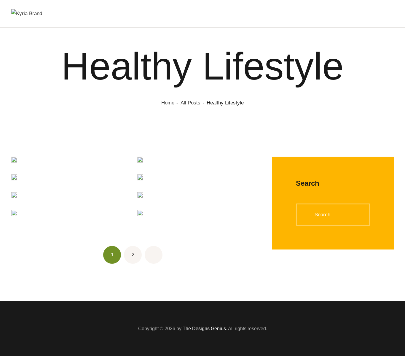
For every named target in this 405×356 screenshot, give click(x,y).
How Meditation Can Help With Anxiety (140, 160)
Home (167, 103)
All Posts (190, 103)
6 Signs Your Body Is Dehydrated (140, 214)
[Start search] (391, 14)
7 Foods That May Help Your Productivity (140, 178)
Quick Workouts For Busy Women (140, 196)
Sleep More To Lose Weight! (14, 214)
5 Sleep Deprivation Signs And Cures (14, 178)
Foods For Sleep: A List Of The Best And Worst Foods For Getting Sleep (14, 161)
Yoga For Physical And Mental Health (14, 196)
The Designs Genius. (205, 328)
